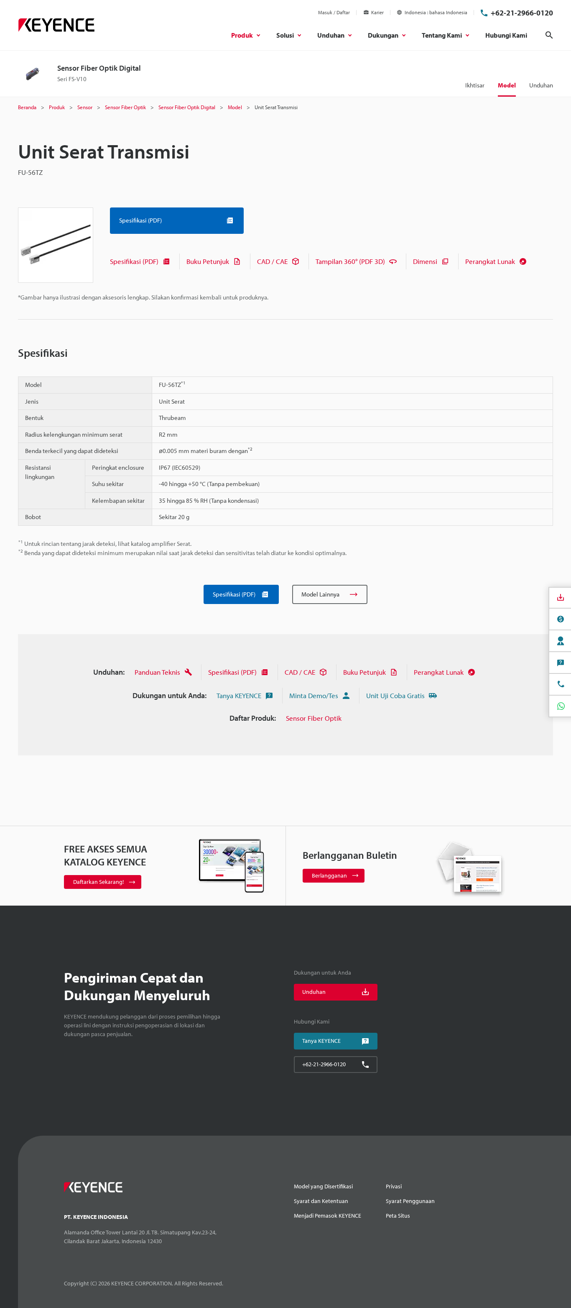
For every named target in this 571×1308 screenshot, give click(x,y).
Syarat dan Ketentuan (321, 1201)
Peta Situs (398, 1215)
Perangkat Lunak (490, 261)
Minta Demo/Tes (313, 695)
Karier (377, 12)
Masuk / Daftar (334, 12)
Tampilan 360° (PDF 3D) (350, 261)
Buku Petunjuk (207, 261)
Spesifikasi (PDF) (134, 261)
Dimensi (425, 261)
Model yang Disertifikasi (323, 1186)
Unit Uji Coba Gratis (395, 695)
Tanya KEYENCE (239, 695)
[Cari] (549, 35)
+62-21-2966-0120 (522, 13)
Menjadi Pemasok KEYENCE (327, 1215)
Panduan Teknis (157, 672)
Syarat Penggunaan (410, 1201)
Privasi (394, 1186)
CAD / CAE (272, 261)
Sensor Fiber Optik (314, 718)
